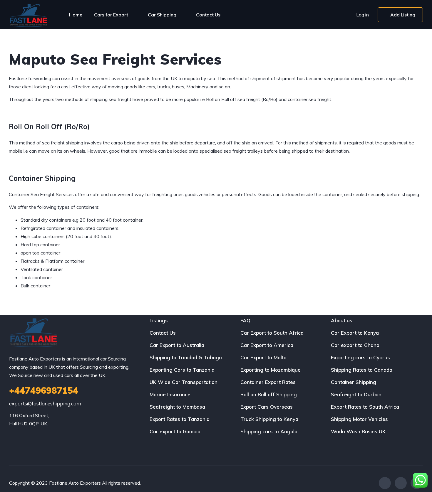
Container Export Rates (268, 382)
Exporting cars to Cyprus (360, 357)
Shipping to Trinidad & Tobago (186, 357)
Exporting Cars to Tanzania (182, 370)
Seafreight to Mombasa (177, 407)
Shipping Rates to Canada (361, 370)
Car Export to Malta (263, 357)
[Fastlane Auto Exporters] (28, 15)
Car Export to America (266, 345)
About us (341, 320)
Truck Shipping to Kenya (269, 419)
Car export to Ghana (355, 345)
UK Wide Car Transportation (183, 382)
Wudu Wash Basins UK (358, 431)
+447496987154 (43, 390)
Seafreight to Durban (356, 394)
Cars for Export (111, 15)
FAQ (245, 320)
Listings (159, 320)
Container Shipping (353, 382)
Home (75, 15)
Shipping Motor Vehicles (359, 419)
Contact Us (208, 15)
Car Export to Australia (177, 345)
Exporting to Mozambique (270, 370)
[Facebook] (385, 483)
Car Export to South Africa (272, 333)
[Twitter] (401, 483)
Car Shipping (162, 15)
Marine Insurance (170, 394)
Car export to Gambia (175, 431)
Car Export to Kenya (355, 333)
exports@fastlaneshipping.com (45, 403)
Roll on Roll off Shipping (268, 394)
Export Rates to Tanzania (180, 419)
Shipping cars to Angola (268, 431)
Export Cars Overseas (266, 407)
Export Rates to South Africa (365, 407)
